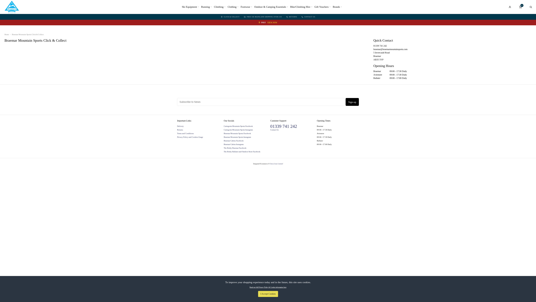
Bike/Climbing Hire (300, 6)
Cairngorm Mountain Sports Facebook (238, 126)
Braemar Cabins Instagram (234, 144)
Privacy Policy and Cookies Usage (190, 137)
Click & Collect (232, 17)
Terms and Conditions (185, 133)
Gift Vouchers (321, 6)
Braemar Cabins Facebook (234, 141)
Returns (293, 17)
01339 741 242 (283, 126)
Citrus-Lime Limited (276, 164)
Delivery (180, 126)
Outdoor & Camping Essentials (270, 6)
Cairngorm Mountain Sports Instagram (238, 130)
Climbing (218, 6)
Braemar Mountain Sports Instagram (237, 137)
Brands (336, 6)
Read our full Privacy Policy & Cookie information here (268, 287)
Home (6, 34)
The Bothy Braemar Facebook (235, 148)
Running (205, 6)
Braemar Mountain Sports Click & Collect (28, 34)
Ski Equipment (189, 6)
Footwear (245, 6)
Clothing (232, 6)
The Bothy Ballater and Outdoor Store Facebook (242, 152)
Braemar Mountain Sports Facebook (237, 133)
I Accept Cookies (268, 294)
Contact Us (309, 17)
